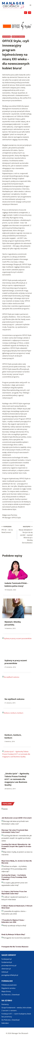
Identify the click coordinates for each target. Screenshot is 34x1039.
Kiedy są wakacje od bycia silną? (13, 934)
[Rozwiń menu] (30, 5)
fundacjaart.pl (7, 959)
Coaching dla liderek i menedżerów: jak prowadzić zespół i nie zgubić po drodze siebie (16, 846)
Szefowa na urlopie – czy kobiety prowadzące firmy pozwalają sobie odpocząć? (14, 877)
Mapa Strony (6, 991)
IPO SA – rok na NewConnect (7, 530)
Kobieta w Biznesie (18, 36)
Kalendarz (5, 1023)
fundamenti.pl (7, 962)
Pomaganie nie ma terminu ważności (15, 947)
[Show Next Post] (29, 12)
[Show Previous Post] (25, 12)
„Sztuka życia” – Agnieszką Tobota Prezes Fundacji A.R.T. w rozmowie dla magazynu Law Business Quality (17, 779)
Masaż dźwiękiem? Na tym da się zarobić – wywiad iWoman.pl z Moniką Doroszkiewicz (25, 535)
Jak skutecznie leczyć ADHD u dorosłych (17, 818)
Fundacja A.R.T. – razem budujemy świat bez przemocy (16, 1015)
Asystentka (6, 36)
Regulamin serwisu (8, 988)
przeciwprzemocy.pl (9, 965)
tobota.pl (5, 972)
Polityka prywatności (9, 985)
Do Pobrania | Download (10, 994)
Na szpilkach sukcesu (14, 699)
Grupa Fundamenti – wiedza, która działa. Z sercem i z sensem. (17, 1009)
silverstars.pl (6, 969)
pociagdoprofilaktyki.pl (10, 975)
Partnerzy (5, 1004)
